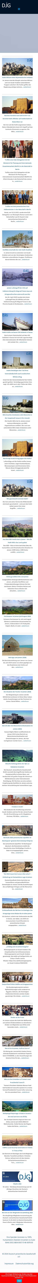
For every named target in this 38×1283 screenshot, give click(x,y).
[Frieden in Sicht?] (17, 799)
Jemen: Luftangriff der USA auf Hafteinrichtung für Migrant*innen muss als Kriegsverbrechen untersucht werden (17, 291)
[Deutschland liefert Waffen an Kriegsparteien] (17, 977)
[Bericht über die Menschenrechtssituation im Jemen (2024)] (17, 717)
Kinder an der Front (17, 1017)
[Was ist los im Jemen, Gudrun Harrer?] (17, 1041)
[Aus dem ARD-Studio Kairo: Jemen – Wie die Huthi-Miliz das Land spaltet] (17, 527)
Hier (19, 1281)
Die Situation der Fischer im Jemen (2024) (17, 692)
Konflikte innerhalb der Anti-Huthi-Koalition (17, 250)
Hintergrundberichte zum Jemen (17, 577)
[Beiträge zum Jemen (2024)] (17, 645)
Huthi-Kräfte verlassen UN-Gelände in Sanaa (17, 332)
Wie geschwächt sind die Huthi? (17, 499)
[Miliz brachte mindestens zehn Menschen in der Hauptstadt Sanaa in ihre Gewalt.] (17, 404)
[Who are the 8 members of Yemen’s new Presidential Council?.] (17, 1072)
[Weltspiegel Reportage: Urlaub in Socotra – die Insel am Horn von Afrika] (17, 1106)
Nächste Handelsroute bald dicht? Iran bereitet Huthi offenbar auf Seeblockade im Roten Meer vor (17, 119)
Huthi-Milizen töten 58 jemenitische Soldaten (17, 77)
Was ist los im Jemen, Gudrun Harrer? (17, 1048)
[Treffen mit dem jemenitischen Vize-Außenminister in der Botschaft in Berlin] (17, 197)
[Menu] (19, 9)
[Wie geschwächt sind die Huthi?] (17, 488)
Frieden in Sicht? (17, 807)
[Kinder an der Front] (17, 1010)
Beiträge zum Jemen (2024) (17, 657)
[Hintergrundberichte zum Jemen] (17, 568)
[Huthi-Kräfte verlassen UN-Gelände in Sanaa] (17, 321)
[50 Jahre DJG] (17, 1177)
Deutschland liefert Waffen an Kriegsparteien (17, 984)
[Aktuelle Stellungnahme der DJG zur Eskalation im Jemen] (17, 756)
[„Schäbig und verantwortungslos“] (17, 939)
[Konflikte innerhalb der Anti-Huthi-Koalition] (17, 239)
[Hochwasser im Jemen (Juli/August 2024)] (17, 607)
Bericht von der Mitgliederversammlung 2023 (17, 1213)
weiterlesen (27, 87)
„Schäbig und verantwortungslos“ (17, 947)
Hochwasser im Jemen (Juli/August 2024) (17, 616)
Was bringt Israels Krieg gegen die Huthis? (17, 458)
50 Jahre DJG (17, 1184)
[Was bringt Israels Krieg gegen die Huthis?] (17, 447)
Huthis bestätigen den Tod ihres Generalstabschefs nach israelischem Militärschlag (17, 373)
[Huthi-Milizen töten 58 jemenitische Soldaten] (17, 66)
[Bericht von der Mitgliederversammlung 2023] (17, 1205)
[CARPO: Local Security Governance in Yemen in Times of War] (17, 1140)
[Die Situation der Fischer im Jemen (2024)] (17, 683)
